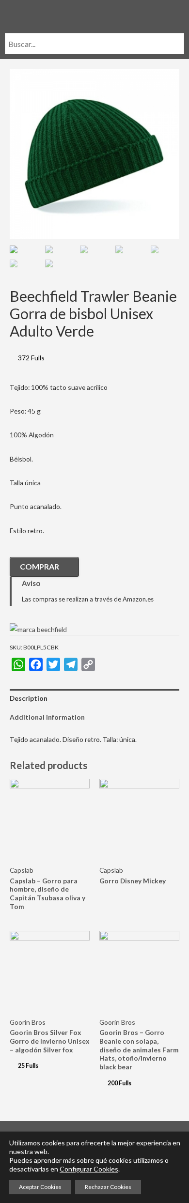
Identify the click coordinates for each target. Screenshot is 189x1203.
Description (28, 698)
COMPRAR (39, 566)
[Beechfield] (38, 628)
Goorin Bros (28, 1022)
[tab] (94, 698)
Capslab (21, 870)
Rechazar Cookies (108, 1186)
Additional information (47, 717)
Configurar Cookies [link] (89, 1169)
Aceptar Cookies (40, 1186)
